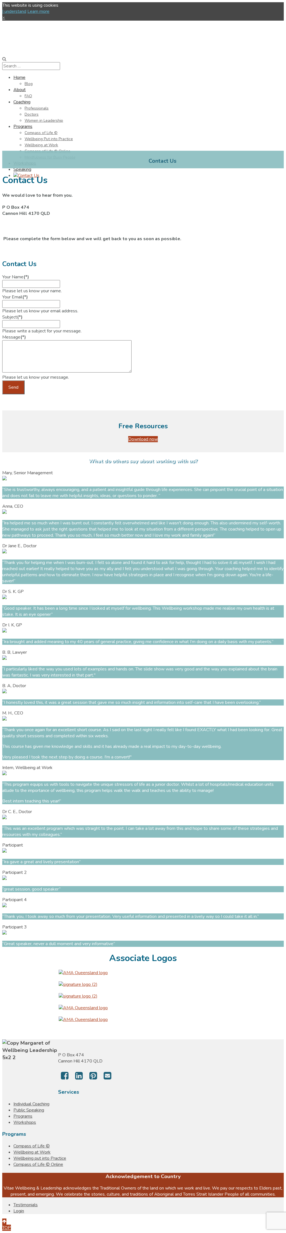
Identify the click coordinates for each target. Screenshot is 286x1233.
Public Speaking (28, 1110)
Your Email (15, 297)
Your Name (15, 277)
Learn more (38, 11)
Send (13, 387)
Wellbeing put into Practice (39, 1158)
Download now (143, 439)
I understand (14, 11)
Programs (22, 1116)
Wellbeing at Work (32, 1152)
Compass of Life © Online (38, 1164)
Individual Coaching (31, 1104)
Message (14, 337)
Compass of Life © (31, 1146)
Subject (12, 317)
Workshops (24, 1122)
